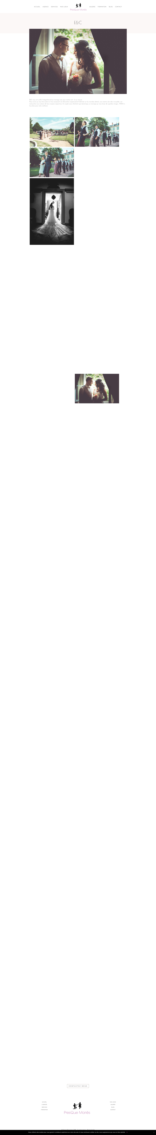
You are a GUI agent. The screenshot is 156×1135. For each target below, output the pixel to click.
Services (54, 7)
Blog (111, 7)
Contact (118, 7)
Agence (46, 7)
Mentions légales (91, 1129)
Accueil (37, 7)
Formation (102, 7)
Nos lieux (64, 7)
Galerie (92, 7)
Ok (127, 1132)
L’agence (44, 1104)
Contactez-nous (78, 1086)
